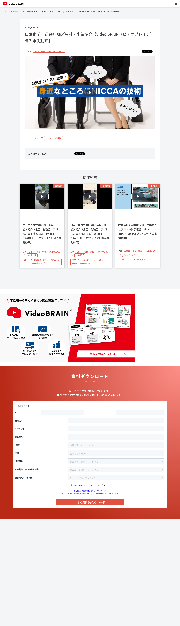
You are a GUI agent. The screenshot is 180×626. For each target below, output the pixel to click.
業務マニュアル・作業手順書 (132, 259)
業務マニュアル (131, 254)
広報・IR (32, 255)
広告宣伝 (80, 255)
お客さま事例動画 (30, 11)
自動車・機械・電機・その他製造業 (49, 51)
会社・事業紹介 (54, 137)
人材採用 (39, 137)
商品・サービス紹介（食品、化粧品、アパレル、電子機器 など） (42, 262)
